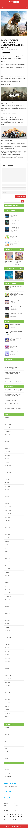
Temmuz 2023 (8, 469)
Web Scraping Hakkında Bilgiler (15, 352)
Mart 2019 (7, 647)
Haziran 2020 (8, 596)
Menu (3, 7)
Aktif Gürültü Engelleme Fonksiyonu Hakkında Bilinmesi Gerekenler (15, 229)
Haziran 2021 (8, 555)
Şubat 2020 (7, 610)
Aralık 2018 (7, 658)
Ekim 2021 (7, 541)
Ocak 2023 (7, 489)
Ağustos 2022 (8, 506)
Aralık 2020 (7, 575)
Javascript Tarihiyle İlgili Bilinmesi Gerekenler (15, 325)
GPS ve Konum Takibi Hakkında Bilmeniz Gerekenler (16, 294)
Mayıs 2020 (7, 599)
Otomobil (7, 744)
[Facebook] (5, 814)
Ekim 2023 (7, 458)
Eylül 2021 (7, 544)
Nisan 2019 (7, 644)
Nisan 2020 (7, 603)
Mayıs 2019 (7, 640)
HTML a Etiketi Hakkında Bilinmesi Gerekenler (15, 345)
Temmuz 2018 (8, 675)
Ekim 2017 (7, 706)
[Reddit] (10, 819)
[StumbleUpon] (16, 817)
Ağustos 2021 (8, 548)
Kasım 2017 (7, 702)
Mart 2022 (7, 524)
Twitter (6, 758)
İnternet (6, 737)
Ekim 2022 (7, 500)
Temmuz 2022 (8, 510)
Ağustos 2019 (8, 630)
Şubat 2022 (7, 527)
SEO (6, 748)
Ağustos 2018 (8, 671)
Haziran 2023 (8, 472)
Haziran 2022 (8, 513)
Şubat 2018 (7, 692)
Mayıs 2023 (7, 475)
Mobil (16, 49)
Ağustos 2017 (8, 713)
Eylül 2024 (7, 420)
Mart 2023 (7, 482)
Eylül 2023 (7, 462)
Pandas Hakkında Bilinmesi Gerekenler (16, 332)
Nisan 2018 (7, 685)
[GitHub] (21, 817)
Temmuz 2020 (8, 592)
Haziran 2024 (8, 431)
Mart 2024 (7, 441)
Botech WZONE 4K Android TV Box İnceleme (16, 314)
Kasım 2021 (7, 537)
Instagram (7, 734)
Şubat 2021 (7, 568)
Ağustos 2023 (8, 465)
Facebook (7, 731)
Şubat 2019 (7, 651)
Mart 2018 (7, 689)
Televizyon (7, 755)
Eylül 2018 (7, 668)
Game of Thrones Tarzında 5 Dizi (16, 287)
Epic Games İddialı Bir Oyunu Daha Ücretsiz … (16, 221)
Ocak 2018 (7, 696)
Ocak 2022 (7, 530)
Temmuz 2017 (8, 716)
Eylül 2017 (7, 709)
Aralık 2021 (7, 534)
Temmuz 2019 (8, 634)
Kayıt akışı (7, 769)
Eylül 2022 (7, 503)
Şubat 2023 (7, 486)
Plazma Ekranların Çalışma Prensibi (16, 300)
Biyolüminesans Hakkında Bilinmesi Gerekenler (15, 214)
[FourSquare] (8, 819)
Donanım (7, 727)
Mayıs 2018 (7, 682)
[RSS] (21, 819)
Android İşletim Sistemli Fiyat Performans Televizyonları (16, 307)
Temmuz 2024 (8, 427)
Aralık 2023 (7, 451)
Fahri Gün (4, 49)
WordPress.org (8, 776)
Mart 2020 (7, 606)
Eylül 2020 (7, 585)
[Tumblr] (18, 817)
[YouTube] (5, 819)
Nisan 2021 (7, 561)
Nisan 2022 (7, 520)
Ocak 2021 (7, 572)
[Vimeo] (13, 817)
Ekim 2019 (7, 623)
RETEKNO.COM (9, 826)
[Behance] (8, 814)
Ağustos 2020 (8, 589)
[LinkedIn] (5, 817)
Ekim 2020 (7, 582)
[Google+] (13, 814)
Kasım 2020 (7, 579)
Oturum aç (7, 766)
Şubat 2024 (7, 444)
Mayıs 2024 (7, 434)
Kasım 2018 (7, 661)
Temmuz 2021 (8, 551)
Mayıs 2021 (7, 558)
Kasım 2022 (7, 496)
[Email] (18, 819)
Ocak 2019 (7, 654)
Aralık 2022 (7, 493)
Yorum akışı (7, 773)
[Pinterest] (16, 814)
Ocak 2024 (7, 448)
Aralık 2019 (7, 616)
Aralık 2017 (7, 699)
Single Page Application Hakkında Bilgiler (15, 242)
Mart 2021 (7, 565)
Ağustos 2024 (8, 424)
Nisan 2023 (7, 479)
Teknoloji (7, 751)
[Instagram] (18, 814)
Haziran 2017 (8, 720)
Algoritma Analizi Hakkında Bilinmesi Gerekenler (15, 235)
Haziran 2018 (8, 678)
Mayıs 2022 (7, 517)
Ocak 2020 (7, 613)
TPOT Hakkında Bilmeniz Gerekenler (15, 339)
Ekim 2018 (7, 665)
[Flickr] (10, 814)
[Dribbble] (21, 814)
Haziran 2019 (8, 637)
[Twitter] (10, 817)
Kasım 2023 (7, 455)
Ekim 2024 (7, 417)
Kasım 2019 (7, 620)
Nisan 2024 (7, 438)
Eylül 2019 (7, 627)
